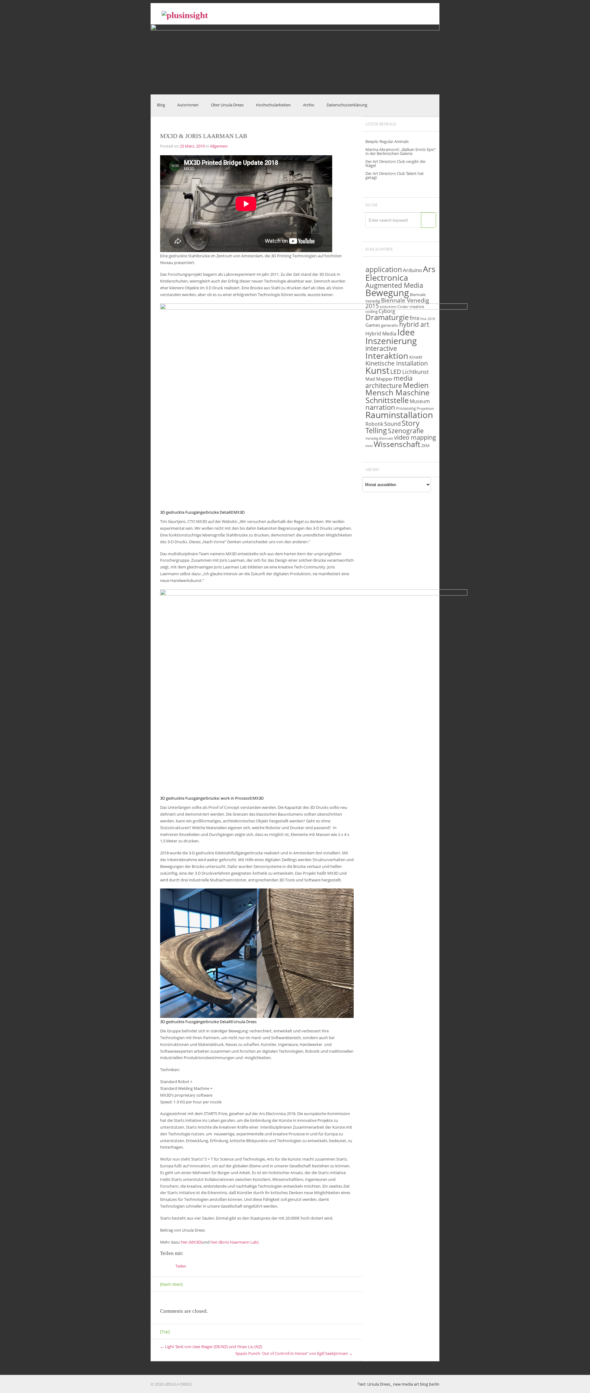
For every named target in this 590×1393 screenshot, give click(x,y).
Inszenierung (391, 340)
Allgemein (219, 146)
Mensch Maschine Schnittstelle (397, 396)
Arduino (412, 270)
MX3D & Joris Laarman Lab (203, 136)
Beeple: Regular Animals (387, 141)
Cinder (403, 306)
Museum (420, 401)
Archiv (308, 105)
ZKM (425, 445)
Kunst (377, 370)
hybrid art (414, 324)
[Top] (165, 1331)
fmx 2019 (427, 319)
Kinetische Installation (396, 363)
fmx (414, 318)
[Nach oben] (171, 1284)
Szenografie (406, 430)
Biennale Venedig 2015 (397, 303)
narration (380, 407)
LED (395, 371)
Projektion (425, 408)
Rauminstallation (399, 415)
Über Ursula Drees (227, 105)
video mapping (415, 437)
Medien (416, 385)
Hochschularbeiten (273, 105)
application (383, 269)
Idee (406, 332)
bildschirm (388, 307)
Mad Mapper (379, 379)
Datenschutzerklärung (347, 105)
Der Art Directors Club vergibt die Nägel (395, 163)
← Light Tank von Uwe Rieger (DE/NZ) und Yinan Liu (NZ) (211, 1346)
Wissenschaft (397, 444)
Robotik (374, 424)
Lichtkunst (415, 371)
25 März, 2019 (192, 146)
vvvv (369, 445)
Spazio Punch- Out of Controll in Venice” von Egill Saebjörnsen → (294, 1353)
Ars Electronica (400, 273)
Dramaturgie (387, 317)
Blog (161, 105)
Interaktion (386, 355)
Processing (406, 408)
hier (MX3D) (191, 1242)
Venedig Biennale (379, 438)
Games (372, 325)
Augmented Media (394, 285)
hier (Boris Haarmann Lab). (234, 1242)
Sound (392, 423)
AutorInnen (188, 105)
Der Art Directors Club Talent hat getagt (394, 175)
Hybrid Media (380, 333)
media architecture (389, 382)
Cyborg (387, 311)
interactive (381, 348)
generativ (389, 325)
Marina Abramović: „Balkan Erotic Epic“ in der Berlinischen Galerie (400, 151)
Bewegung (387, 293)
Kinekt (415, 357)
